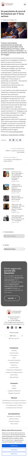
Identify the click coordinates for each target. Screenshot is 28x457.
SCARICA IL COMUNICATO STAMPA (12, 135)
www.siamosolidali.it (16, 132)
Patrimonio (14, 365)
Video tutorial (14, 423)
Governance (14, 355)
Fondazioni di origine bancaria (14, 372)
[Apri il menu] (25, 4)
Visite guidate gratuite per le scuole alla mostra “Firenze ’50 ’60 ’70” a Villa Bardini (17, 218)
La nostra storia (14, 367)
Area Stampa (14, 375)
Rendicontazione (14, 419)
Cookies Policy (9, 436)
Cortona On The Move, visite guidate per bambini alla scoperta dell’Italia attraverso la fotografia (17, 175)
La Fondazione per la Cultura (14, 405)
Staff (14, 358)
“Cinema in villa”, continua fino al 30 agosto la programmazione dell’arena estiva (16, 188)
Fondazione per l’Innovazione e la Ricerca (14, 400)
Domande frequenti (14, 421)
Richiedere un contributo (14, 416)
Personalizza (14, 449)
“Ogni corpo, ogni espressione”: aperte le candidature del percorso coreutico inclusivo (17, 207)
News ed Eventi (14, 377)
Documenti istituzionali (14, 360)
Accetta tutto (14, 445)
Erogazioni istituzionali (14, 391)
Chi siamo (14, 350)
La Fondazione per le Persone (14, 407)
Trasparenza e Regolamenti (14, 370)
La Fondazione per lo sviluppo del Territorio (14, 403)
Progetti (14, 388)
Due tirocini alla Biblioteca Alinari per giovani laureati (17, 197)
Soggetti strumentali (14, 393)
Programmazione (14, 362)
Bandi (14, 386)
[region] (14, 442)
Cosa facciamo (14, 353)
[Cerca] (5, 236)
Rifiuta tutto (14, 453)
